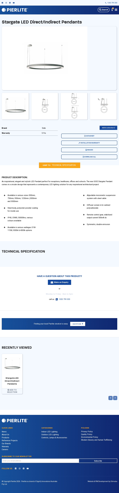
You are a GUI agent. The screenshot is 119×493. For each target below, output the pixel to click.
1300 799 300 (112, 3)
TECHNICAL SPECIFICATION (64, 165)
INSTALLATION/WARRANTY (90, 143)
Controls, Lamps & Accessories (54, 437)
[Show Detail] (44, 58)
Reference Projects (10, 440)
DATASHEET (90, 136)
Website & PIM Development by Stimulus (102, 481)
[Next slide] (115, 398)
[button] (112, 10)
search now (77, 324)
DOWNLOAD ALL (90, 157)
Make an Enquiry (61, 282)
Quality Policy (86, 434)
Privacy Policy (87, 431)
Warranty (5, 446)
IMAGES (90, 150)
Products (5, 437)
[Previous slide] (110, 398)
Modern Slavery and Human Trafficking (96, 440)
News (4, 432)
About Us (5, 434)
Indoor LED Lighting (49, 432)
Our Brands (6, 443)
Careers (5, 449)
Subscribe (98, 461)
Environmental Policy (89, 437)
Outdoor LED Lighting (50, 434)
